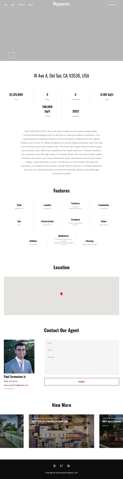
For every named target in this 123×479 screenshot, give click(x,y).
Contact (112, 5)
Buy (5, 5)
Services (21, 5)
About (30, 5)
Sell (12, 5)
